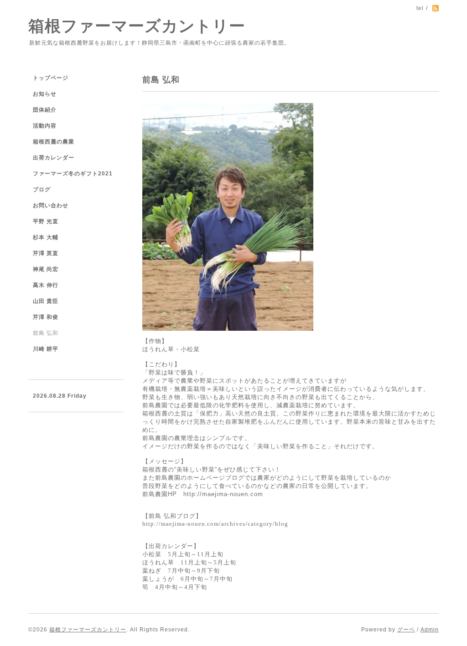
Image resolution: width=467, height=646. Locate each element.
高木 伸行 (45, 285)
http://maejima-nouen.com (223, 494)
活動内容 (45, 126)
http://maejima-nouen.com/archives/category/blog (215, 523)
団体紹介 (45, 110)
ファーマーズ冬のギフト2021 (73, 173)
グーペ (406, 629)
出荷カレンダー (53, 157)
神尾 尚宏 (45, 269)
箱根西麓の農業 (53, 141)
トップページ (50, 78)
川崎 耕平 (45, 349)
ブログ (42, 189)
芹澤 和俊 (45, 317)
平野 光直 (45, 221)
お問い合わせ (50, 205)
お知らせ (45, 94)
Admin (429, 629)
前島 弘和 (45, 333)
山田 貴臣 (45, 301)
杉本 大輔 (45, 237)
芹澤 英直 (45, 253)
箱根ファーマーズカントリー (136, 26)
